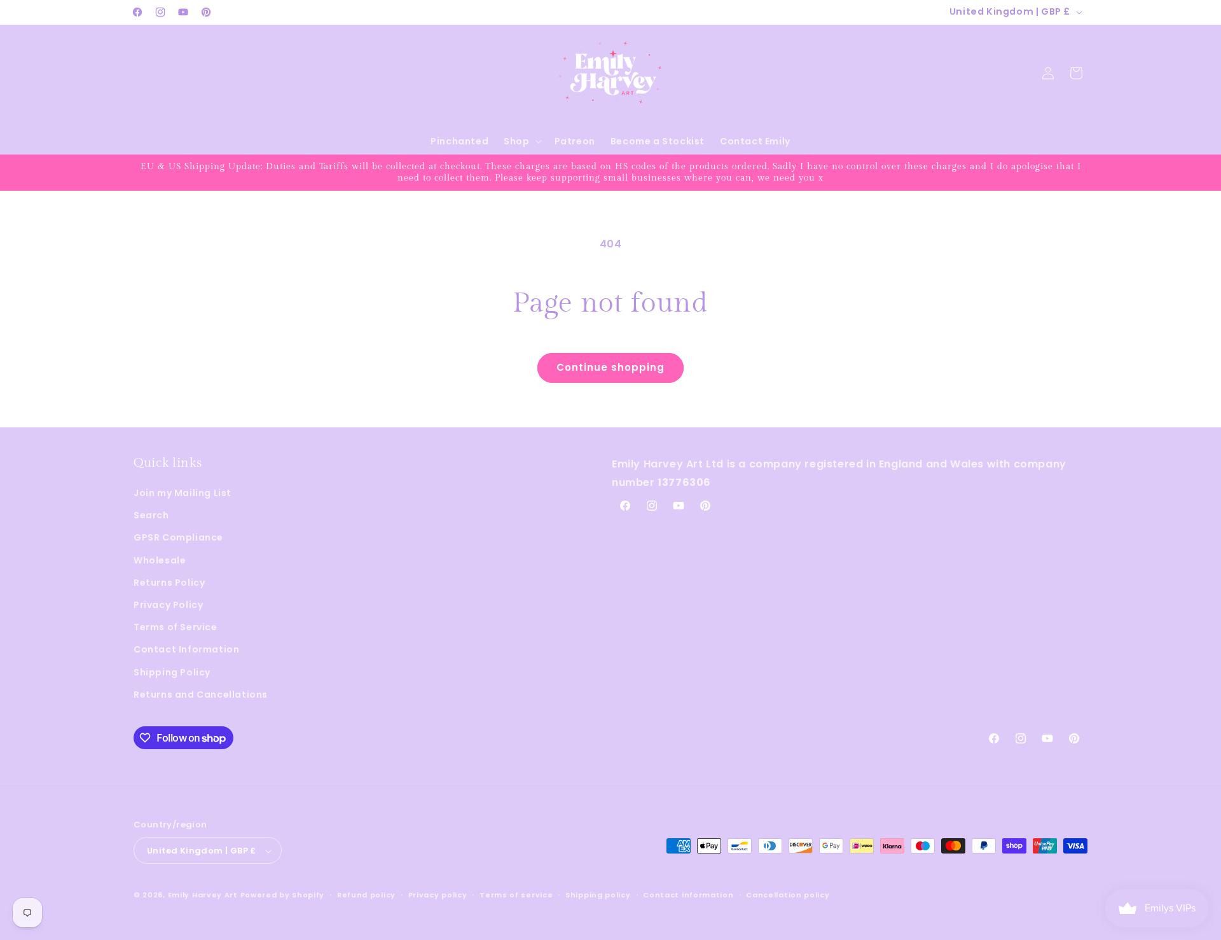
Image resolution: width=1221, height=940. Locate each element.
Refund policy (366, 895)
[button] (521, 141)
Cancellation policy (787, 895)
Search (151, 515)
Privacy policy (437, 895)
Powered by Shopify (282, 895)
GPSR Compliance (178, 538)
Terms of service (516, 895)
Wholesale (160, 560)
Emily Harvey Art (203, 895)
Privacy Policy (168, 604)
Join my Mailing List (182, 493)
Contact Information (186, 650)
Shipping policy (598, 895)
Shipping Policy (172, 672)
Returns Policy (169, 582)
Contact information (688, 895)
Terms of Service (175, 627)
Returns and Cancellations (201, 694)
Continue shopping (610, 367)
